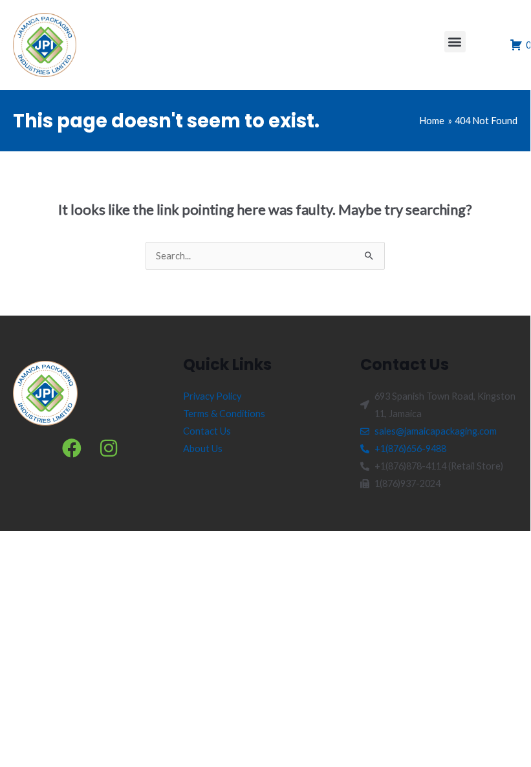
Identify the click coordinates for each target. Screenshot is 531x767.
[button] (455, 41)
